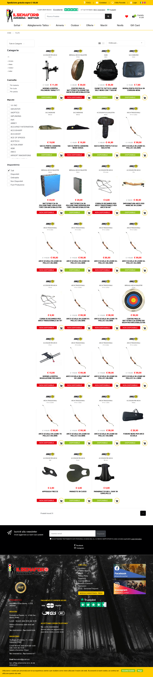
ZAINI (106, 55)
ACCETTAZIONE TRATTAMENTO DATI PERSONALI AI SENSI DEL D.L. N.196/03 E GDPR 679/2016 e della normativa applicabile (97, 539)
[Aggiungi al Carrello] (61, 98)
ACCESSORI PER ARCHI (50, 55)
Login (135, 2)
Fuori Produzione (17, 184)
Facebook (79, 545)
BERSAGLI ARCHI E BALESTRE (78, 55)
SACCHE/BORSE (133, 55)
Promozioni (82, 586)
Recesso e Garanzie (85, 583)
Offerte (89, 25)
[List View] (103, 43)
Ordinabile (15, 177)
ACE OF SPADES (18, 137)
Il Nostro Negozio (84, 571)
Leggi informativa (136, 539)
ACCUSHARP (16, 130)
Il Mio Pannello (120, 2)
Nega (140, 670)
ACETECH (15, 141)
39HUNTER (15, 109)
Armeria (60, 25)
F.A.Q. (88, 2)
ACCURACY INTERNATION (22, 126)
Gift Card (135, 25)
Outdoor (75, 25)
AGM (13, 148)
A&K (12, 119)
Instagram (80, 548)
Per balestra (14, 85)
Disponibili (15, 174)
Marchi (103, 25)
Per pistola (14, 91)
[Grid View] (99, 43)
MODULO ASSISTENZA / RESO (91, 593)
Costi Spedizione (84, 581)
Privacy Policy (83, 576)
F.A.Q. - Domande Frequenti (88, 588)
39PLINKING (16, 116)
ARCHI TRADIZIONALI (133, 113)
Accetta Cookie (128, 670)
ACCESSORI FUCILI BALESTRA (106, 113)
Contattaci (103, 2)
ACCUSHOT (16, 134)
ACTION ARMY (17, 144)
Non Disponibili (17, 181)
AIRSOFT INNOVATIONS (21, 155)
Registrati (100, 533)
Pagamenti (82, 578)
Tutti (12, 170)
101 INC (14, 105)
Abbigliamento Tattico (38, 25)
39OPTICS (15, 112)
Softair (17, 25)
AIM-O (13, 151)
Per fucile (13, 88)
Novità (120, 25)
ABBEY (14, 123)
